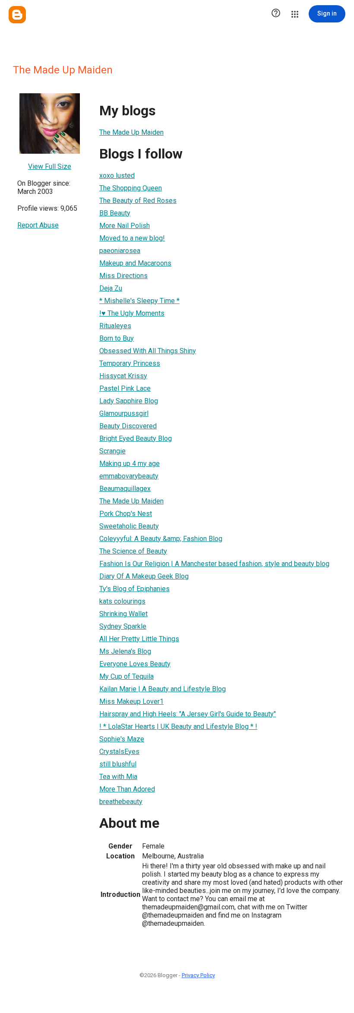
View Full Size (49, 166)
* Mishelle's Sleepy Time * (139, 301)
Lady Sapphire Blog (128, 401)
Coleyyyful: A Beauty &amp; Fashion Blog (160, 539)
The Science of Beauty (133, 551)
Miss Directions (123, 276)
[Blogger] (17, 14)
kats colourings (122, 601)
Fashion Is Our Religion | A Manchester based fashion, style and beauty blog (214, 564)
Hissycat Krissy (123, 376)
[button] (276, 13)
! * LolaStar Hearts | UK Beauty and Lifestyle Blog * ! (178, 726)
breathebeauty (120, 802)
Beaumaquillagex (125, 488)
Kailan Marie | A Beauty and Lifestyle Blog (162, 689)
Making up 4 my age (129, 463)
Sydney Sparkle (122, 626)
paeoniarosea (119, 251)
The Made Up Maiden (131, 132)
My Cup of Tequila (126, 676)
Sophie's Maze (121, 739)
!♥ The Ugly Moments (131, 313)
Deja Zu (110, 288)
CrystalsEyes (119, 751)
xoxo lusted (117, 175)
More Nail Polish (124, 226)
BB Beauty (114, 213)
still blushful (117, 764)
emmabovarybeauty (128, 476)
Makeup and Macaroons (135, 263)
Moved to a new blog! (132, 238)
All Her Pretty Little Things (139, 639)
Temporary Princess (129, 363)
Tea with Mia (118, 776)
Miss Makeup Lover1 (131, 701)
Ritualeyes (115, 326)
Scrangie (112, 451)
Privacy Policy (198, 975)
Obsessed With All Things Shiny (147, 351)
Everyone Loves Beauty (135, 664)
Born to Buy (116, 338)
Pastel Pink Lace (125, 388)
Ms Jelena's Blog (125, 651)
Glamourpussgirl (124, 413)
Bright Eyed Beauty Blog (135, 438)
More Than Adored (127, 789)
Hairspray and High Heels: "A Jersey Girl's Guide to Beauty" (187, 714)
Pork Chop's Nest (125, 514)
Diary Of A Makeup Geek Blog (144, 576)
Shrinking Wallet (123, 614)
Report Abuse (38, 225)
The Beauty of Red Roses (138, 200)
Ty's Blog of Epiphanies (134, 589)
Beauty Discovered (128, 426)
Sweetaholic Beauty (129, 526)
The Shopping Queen (130, 188)
